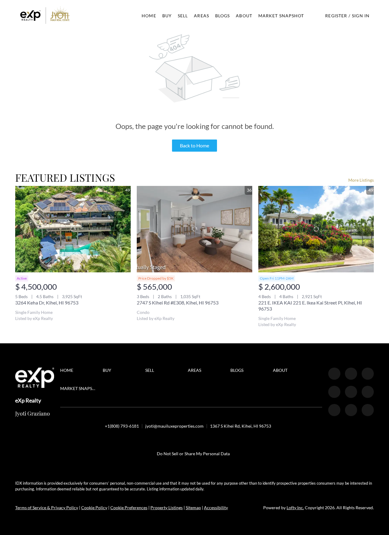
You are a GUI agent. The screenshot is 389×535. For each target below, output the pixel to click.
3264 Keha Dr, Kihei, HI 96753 (46, 302)
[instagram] (351, 392)
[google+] (368, 410)
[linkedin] (351, 374)
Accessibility (216, 507)
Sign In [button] (361, 15)
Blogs (222, 15)
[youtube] (368, 392)
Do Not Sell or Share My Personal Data (193, 453)
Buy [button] (167, 15)
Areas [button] (201, 15)
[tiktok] (334, 410)
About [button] (244, 15)
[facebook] (334, 374)
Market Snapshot (281, 15)
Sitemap (193, 507)
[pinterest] (351, 410)
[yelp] (334, 392)
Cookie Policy (94, 507)
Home (149, 15)
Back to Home (194, 145)
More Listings (361, 180)
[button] (45, 15)
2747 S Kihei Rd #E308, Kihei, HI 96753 (178, 302)
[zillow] (368, 374)
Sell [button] (183, 15)
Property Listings (166, 507)
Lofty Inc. (295, 507)
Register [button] (336, 15)
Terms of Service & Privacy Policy (46, 507)
